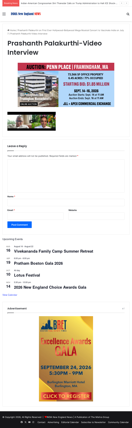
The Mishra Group (100, 417)
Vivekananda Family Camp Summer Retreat (53, 251)
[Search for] (128, 15)
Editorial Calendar (70, 422)
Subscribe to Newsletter (93, 422)
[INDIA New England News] (25, 14)
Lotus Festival (27, 275)
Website (72, 210)
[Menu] (4, 15)
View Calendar (9, 294)
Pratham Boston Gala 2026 (38, 263)
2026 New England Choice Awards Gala (50, 287)
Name (11, 196)
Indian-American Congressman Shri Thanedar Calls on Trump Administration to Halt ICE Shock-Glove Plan (73, 3)
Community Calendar (118, 422)
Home (12, 30)
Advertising (53, 422)
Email (11, 210)
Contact (41, 422)
